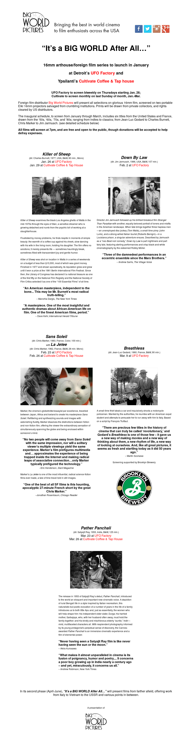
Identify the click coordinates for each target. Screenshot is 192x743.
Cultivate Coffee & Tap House (63, 165)
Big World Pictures (61, 102)
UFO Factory (63, 161)
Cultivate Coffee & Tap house (106, 81)
